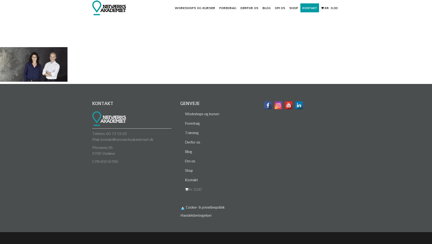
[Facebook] (268, 105)
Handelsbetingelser (196, 215)
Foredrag (192, 123)
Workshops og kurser (202, 114)
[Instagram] (278, 105)
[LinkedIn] (299, 105)
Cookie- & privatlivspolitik (205, 207)
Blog (188, 151)
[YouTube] (289, 105)
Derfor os (192, 142)
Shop (189, 170)
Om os (190, 161)
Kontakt (191, 180)
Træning (192, 132)
